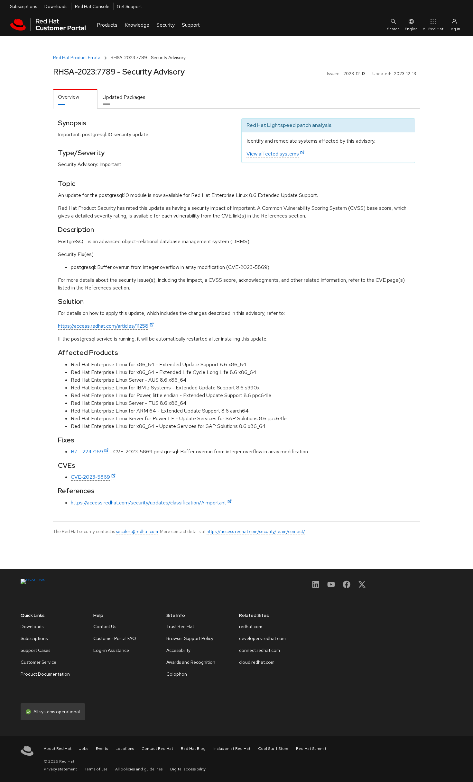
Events (102, 748)
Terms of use (96, 769)
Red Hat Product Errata (76, 57)
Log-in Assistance (111, 650)
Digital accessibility (188, 769)
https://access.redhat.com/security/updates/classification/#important (148, 502)
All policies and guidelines (138, 769)
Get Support (129, 6)
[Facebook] (346, 586)
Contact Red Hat (157, 748)
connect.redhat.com (259, 650)
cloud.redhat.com (256, 662)
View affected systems (272, 153)
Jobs (83, 748)
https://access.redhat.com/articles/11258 (103, 326)
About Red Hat (57, 748)
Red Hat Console (92, 6)
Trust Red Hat (180, 626)
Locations (125, 748)
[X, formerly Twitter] (362, 586)
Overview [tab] (68, 96)
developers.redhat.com (262, 638)
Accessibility (178, 650)
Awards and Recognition (190, 662)
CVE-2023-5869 (90, 477)
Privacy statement (60, 769)
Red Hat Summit (311, 748)
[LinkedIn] (316, 586)
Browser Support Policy (189, 638)
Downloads (55, 6)
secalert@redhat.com (137, 531)
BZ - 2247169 (87, 451)
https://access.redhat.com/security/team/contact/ (256, 531)
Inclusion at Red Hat (231, 748)
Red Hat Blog (193, 748)
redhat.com (250, 626)
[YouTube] (331, 586)
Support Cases (35, 650)
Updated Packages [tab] (124, 97)
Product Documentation (45, 674)
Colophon (176, 674)
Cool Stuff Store (273, 748)
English (411, 28)
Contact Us (104, 626)
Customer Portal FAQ (114, 638)
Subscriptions (23, 6)
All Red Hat (433, 28)
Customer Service (38, 662)
